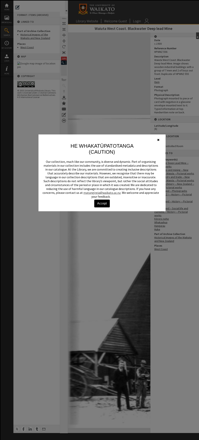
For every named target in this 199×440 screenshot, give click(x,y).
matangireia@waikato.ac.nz (102, 193)
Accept (102, 203)
